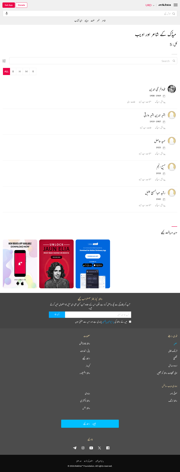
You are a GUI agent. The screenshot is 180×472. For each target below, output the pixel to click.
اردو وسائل (172, 365)
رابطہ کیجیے (86, 358)
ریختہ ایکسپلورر (85, 373)
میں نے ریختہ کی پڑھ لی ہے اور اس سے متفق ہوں (101, 321)
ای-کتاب (78, 20)
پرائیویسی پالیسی (108, 321)
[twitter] (99, 448)
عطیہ (175, 343)
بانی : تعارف (85, 350)
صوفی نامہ (173, 393)
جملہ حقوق (78, 461)
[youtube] (91, 448)
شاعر (104, 20)
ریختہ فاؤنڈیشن (84, 343)
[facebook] (108, 448)
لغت (92, 20)
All (6, 71)
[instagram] (83, 448)
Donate (21, 5)
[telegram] (75, 448)
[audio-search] (6, 13)
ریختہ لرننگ (172, 400)
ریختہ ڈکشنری (85, 400)
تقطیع (175, 358)
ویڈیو (86, 20)
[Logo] (165, 5)
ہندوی (87, 393)
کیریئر (88, 365)
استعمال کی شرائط (88, 461)
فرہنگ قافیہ (172, 350)
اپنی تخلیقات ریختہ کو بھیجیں (167, 373)
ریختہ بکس (86, 408)
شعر (98, 20)
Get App (9, 5)
